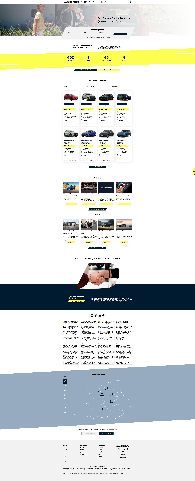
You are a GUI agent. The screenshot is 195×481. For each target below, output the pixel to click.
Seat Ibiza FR (102, 143)
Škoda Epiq (83, 107)
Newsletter (100, 456)
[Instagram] (92, 315)
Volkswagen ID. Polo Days (69, 193)
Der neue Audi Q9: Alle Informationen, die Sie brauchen (123, 231)
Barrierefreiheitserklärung (123, 456)
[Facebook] (103, 315)
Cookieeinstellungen (123, 457)
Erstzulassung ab (101, 32)
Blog (99, 454)
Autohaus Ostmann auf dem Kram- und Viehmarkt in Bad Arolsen (87, 232)
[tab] (65, 381)
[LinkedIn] (100, 315)
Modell (85, 32)
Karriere (82, 451)
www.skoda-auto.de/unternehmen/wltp (106, 473)
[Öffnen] (130, 2)
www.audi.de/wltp (98, 473)
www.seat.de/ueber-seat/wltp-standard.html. (120, 473)
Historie (82, 449)
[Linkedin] (124, 449)
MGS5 (118, 107)
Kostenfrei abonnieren (106, 433)
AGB (123, 451)
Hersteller (69, 32)
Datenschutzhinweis (123, 453)
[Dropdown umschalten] (78, 2)
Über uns (82, 447)
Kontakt (99, 452)
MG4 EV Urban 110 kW (68, 107)
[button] (68, 447)
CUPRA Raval (102, 107)
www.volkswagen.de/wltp (91, 473)
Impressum (123, 454)
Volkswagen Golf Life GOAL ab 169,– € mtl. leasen (88, 194)
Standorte (82, 452)
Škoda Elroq (66, 143)
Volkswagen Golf (120, 143)
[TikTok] (96, 315)
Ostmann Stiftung (84, 454)
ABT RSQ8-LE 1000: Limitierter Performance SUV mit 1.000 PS (106, 231)
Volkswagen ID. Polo (85, 143)
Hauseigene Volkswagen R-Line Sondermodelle (105, 194)
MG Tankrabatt (119, 193)
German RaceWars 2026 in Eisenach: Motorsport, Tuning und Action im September (71, 232)
